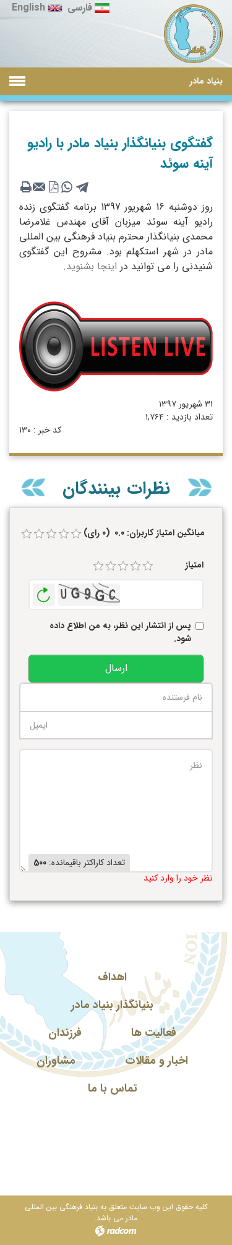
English (28, 7)
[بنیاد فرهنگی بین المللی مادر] (193, 34)
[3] (123, 566)
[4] (135, 566)
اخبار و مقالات (156, 1060)
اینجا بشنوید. (90, 266)
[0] (26, 534)
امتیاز (194, 565)
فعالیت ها (153, 1032)
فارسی (79, 7)
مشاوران (56, 1060)
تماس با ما (112, 1088)
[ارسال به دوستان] (39, 187)
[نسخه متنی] (26, 187)
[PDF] (53, 187)
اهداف (112, 977)
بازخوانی (44, 591)
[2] (110, 566)
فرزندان (65, 1032)
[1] (98, 566)
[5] (147, 566)
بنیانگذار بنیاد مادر (112, 1005)
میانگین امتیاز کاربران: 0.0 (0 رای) (144, 533)
